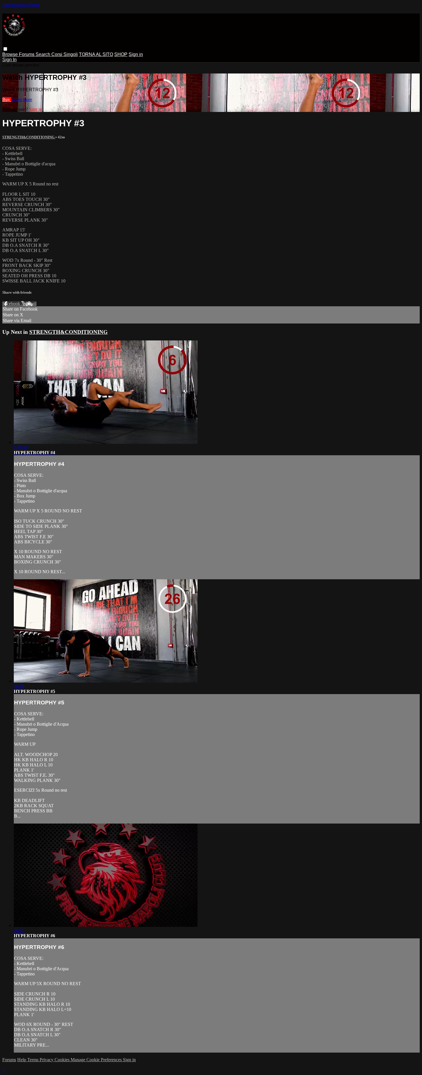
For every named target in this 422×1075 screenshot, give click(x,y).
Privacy (47, 1059)
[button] (5, 49)
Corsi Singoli (64, 54)
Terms (33, 1059)
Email (31, 303)
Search (43, 54)
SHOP (120, 54)
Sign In (9, 59)
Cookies (63, 1059)
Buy (6, 99)
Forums (27, 54)
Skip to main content (21, 4)
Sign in (136, 54)
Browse (10, 54)
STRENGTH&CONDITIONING (28, 137)
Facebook (11, 303)
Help (22, 1059)
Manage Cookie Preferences (97, 1059)
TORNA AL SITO (96, 54)
